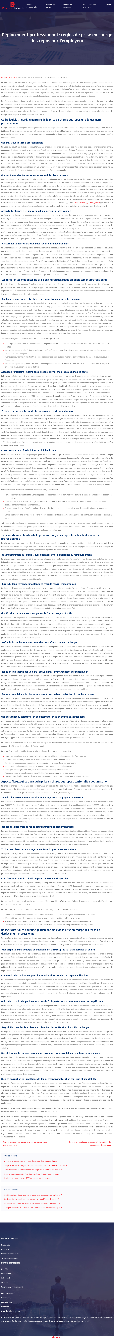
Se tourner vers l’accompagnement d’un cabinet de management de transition (90, 1143)
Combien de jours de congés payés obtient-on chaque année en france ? (33, 1195)
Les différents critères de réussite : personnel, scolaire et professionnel (32, 1203)
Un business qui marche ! (89, 5)
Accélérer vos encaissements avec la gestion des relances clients (30, 1161)
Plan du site (57, 1337)
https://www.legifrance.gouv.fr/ (87, 203)
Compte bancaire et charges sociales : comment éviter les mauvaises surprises (36, 1165)
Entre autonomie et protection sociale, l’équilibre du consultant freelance (33, 1170)
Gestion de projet (50, 5)
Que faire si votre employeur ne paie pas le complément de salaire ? (31, 1199)
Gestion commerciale (31, 5)
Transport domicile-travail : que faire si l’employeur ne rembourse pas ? (33, 1207)
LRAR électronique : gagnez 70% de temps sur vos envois (27, 1178)
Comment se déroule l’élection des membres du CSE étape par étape (31, 1174)
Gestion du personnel (67, 5)
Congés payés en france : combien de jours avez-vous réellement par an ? (25, 1143)
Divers (108, 4)
